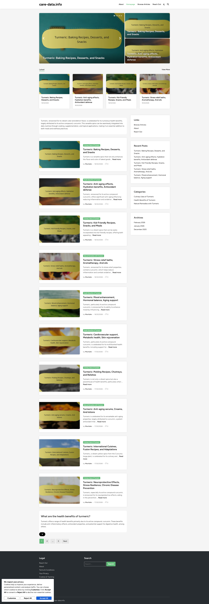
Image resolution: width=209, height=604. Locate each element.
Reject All (28, 598)
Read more (116, 159)
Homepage (130, 4)
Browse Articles (144, 4)
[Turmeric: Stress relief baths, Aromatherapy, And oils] (155, 84)
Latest (42, 69)
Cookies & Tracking (46, 577)
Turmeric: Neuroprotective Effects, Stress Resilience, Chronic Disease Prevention (101, 485)
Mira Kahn (88, 164)
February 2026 (139, 222)
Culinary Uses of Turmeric (91, 145)
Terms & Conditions (46, 570)
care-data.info (50, 4)
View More (166, 70)
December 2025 (140, 229)
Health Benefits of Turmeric (92, 180)
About (121, 4)
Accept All (44, 598)
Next (65, 541)
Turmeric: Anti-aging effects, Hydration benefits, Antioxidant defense (87, 99)
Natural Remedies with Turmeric (93, 256)
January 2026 (139, 226)
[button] (114, 15)
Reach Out (157, 4)
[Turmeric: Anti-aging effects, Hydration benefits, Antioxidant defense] (147, 50)
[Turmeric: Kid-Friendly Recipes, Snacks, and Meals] (121, 84)
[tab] (42, 69)
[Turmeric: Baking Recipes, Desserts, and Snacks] (81, 38)
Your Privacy (44, 573)
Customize (11, 598)
